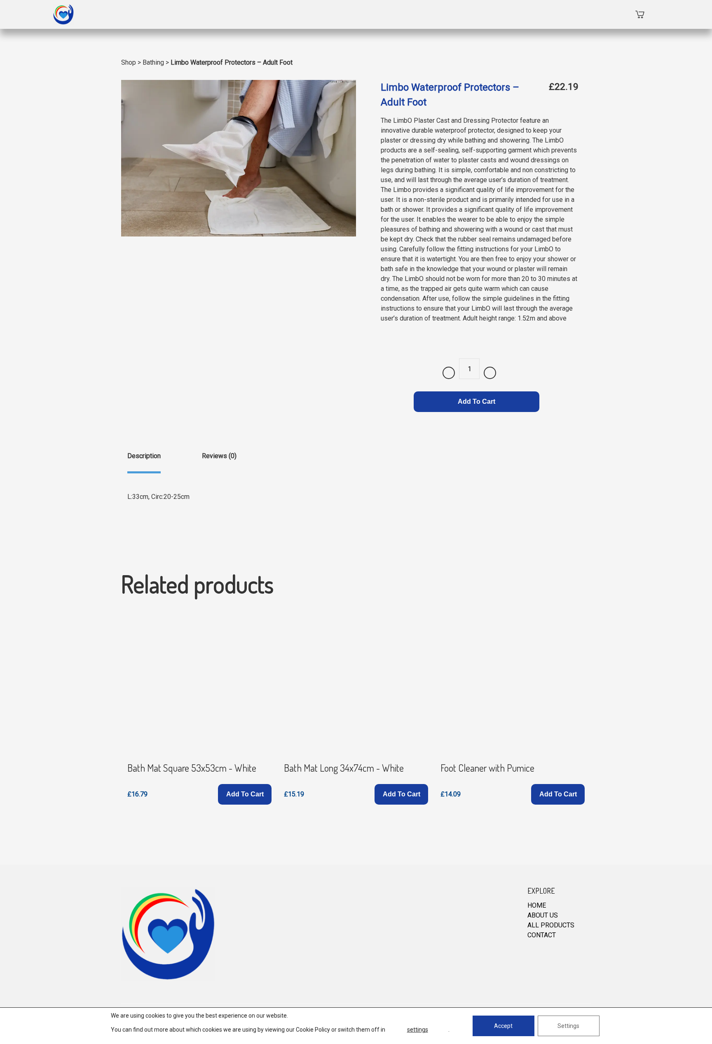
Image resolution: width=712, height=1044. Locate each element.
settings (417, 1029)
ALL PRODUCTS (550, 925)
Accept (503, 1026)
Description (144, 456)
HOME (536, 905)
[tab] (144, 462)
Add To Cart (476, 401)
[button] (245, 794)
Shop (128, 62)
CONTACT (541, 935)
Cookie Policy (313, 1029)
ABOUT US (542, 915)
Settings (568, 1026)
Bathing (153, 62)
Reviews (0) (219, 456)
